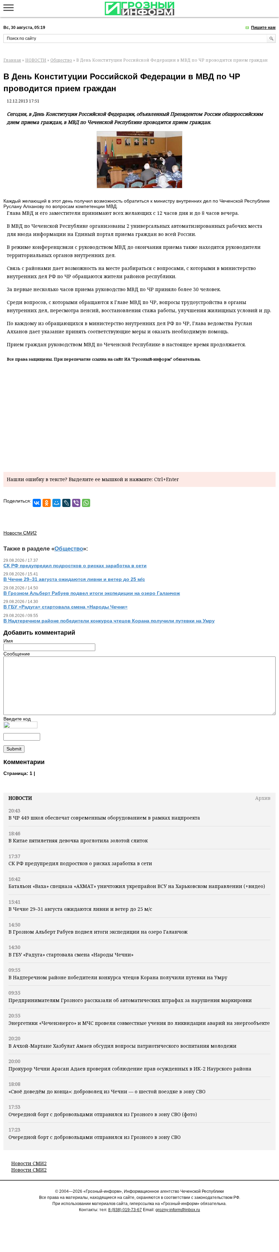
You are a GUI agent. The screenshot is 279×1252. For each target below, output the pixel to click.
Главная (12, 60)
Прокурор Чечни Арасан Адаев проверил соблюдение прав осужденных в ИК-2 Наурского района (130, 1068)
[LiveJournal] (66, 503)
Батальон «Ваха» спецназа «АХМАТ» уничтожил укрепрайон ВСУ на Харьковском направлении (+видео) (137, 886)
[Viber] (76, 503)
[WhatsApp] (86, 503)
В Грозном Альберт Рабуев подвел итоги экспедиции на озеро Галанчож (98, 932)
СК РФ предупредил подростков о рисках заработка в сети (80, 863)
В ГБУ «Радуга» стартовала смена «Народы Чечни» (71, 954)
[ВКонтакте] (37, 503)
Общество (61, 60)
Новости (20, 798)
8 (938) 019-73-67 (125, 1209)
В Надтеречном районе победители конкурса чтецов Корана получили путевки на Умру (118, 977)
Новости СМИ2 (29, 1163)
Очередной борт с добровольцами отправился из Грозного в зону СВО (95, 1137)
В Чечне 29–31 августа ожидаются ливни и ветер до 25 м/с (80, 909)
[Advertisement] (139, 415)
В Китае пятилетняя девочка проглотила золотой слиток (78, 840)
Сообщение (16, 653)
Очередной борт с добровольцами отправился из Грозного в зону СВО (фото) (103, 1114)
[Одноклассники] (47, 503)
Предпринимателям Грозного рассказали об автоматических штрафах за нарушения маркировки (130, 1000)
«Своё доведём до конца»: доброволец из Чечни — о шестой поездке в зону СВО (107, 1091)
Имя (8, 641)
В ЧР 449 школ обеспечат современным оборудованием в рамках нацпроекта (104, 817)
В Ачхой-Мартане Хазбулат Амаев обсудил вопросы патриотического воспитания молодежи (122, 1046)
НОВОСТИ (35, 60)
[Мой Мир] (56, 503)
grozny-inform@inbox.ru (177, 1209)
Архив (262, 798)
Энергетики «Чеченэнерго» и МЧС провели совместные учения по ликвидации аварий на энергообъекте (139, 1023)
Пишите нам (263, 27)
